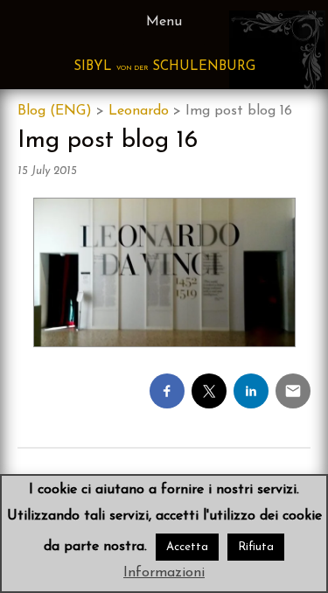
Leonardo (138, 111)
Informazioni (164, 573)
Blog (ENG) (54, 111)
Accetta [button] (187, 547)
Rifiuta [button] (256, 547)
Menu (164, 22)
